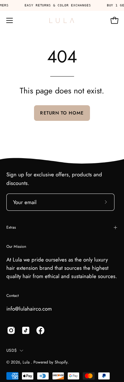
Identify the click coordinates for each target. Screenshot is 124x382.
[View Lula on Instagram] (11, 330)
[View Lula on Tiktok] (26, 330)
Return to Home (62, 113)
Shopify (61, 362)
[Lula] (62, 20)
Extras (11, 227)
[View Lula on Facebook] (40, 330)
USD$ (11, 350)
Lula (27, 362)
